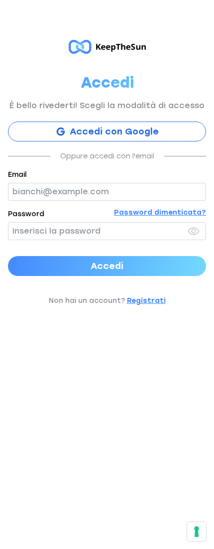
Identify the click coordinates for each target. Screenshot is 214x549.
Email (17, 174)
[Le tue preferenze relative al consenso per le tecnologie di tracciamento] (196, 531)
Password (26, 214)
